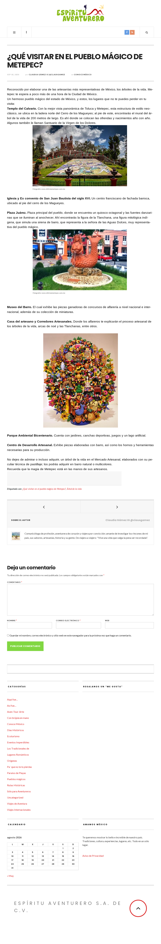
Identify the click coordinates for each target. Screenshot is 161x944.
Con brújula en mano (18, 717)
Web (107, 620)
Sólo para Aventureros (19, 791)
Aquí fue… (12, 699)
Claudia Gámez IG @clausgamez (47, 74)
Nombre (12, 620)
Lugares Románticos (18, 754)
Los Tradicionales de (18, 748)
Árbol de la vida (74, 489)
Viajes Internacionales (19, 809)
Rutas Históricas (16, 785)
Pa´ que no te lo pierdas (19, 766)
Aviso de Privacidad (93, 855)
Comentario (14, 582)
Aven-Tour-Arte (15, 711)
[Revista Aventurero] (80, 13)
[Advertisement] (64, 478)
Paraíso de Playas (16, 772)
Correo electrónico (68, 620)
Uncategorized (15, 797)
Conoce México (83, 74)
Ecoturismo (13, 736)
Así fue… (11, 705)
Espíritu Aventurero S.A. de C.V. (68, 907)
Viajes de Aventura (17, 803)
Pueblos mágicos (16, 779)
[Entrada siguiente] (117, 506)
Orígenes (12, 760)
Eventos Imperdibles (18, 742)
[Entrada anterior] (43, 506)
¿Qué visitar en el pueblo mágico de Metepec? (44, 489)
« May (10, 875)
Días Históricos (15, 730)
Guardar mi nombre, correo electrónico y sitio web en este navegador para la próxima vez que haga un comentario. (70, 635)
